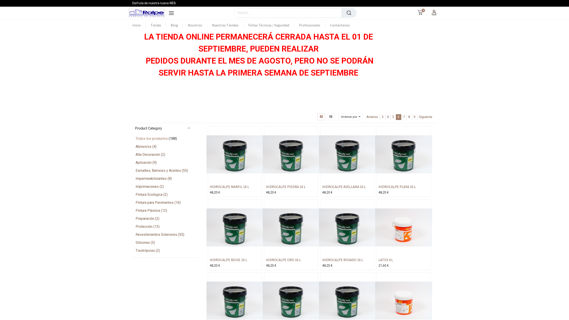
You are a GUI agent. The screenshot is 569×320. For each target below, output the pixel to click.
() (146, 146)
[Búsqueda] (349, 12)
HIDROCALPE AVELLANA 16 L (344, 186)
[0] (420, 13)
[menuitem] (139, 25)
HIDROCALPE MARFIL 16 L (229, 186)
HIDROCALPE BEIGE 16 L (228, 260)
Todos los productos (152, 138)
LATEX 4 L (386, 260)
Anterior (372, 117)
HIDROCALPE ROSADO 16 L (342, 260)
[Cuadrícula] (321, 116)
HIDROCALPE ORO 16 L (283, 260)
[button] (351, 116)
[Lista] (331, 116)
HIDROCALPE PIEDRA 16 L (286, 186)
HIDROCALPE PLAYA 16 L (397, 186)
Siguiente (425, 117)
